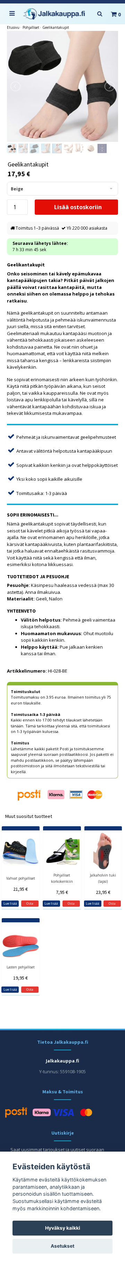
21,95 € (20, 889)
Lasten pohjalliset (21, 967)
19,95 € (20, 978)
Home (13, 27)
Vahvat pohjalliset (20, 878)
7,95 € (62, 892)
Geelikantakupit (55, 27)
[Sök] (100, 14)
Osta (29, 903)
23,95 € (103, 892)
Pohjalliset (31, 27)
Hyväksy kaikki (62, 1228)
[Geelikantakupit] (62, 86)
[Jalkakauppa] (54, 14)
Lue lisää (10, 903)
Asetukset (62, 1246)
